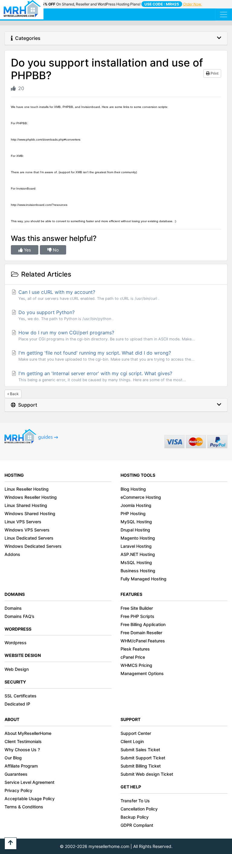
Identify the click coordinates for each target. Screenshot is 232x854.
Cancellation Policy (139, 809)
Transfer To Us (135, 801)
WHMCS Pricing (136, 665)
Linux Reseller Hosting (27, 489)
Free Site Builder (137, 608)
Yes (27, 249)
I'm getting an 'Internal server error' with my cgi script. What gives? (101, 376)
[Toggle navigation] (223, 14)
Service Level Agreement (29, 782)
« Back (13, 393)
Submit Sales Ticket (140, 749)
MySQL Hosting (136, 522)
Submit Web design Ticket (147, 774)
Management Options (142, 673)
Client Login (132, 741)
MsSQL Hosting (136, 562)
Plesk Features (135, 649)
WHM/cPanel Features (143, 641)
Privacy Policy (18, 790)
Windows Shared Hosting (30, 513)
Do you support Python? (65, 315)
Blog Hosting (133, 489)
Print (214, 73)
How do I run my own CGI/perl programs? (106, 335)
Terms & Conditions (24, 807)
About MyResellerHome (28, 733)
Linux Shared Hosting (26, 505)
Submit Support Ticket (143, 758)
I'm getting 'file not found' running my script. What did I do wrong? (106, 356)
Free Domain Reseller (141, 633)
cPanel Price (133, 657)
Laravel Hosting (136, 546)
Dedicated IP (17, 704)
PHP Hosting (133, 513)
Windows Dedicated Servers (33, 546)
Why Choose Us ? (22, 749)
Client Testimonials (23, 741)
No (55, 249)
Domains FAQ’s (19, 616)
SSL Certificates (21, 696)
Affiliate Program (21, 766)
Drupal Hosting (135, 530)
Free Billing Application (143, 624)
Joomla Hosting (136, 505)
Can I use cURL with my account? (88, 295)
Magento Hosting (138, 538)
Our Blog (13, 758)
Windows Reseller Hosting (31, 497)
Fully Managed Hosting (143, 579)
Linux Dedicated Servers (29, 538)
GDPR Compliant (137, 825)
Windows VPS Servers (27, 530)
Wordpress (16, 642)
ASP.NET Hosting (138, 554)
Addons (12, 554)
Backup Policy (135, 817)
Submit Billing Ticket (141, 766)
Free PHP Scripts (137, 616)
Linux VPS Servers (23, 522)
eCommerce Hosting (141, 497)
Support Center (136, 733)
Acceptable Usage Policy (30, 798)
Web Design (17, 669)
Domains (13, 608)
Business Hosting (138, 571)
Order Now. (192, 4)
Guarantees (16, 774)
